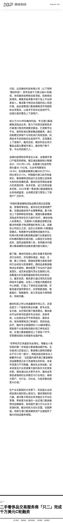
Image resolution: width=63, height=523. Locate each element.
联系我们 (47, 520)
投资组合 (23, 520)
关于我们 (16, 520)
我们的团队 (31, 520)
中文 (58, 4)
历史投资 (39, 520)
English (53, 4)
